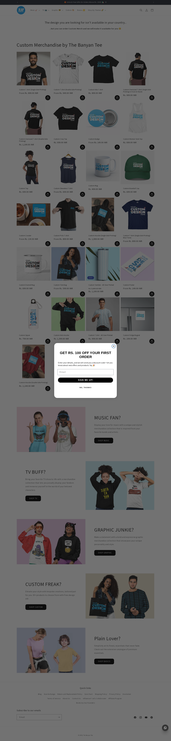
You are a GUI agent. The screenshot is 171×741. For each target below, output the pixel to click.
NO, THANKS (86, 387)
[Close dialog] (114, 346)
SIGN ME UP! (85, 380)
